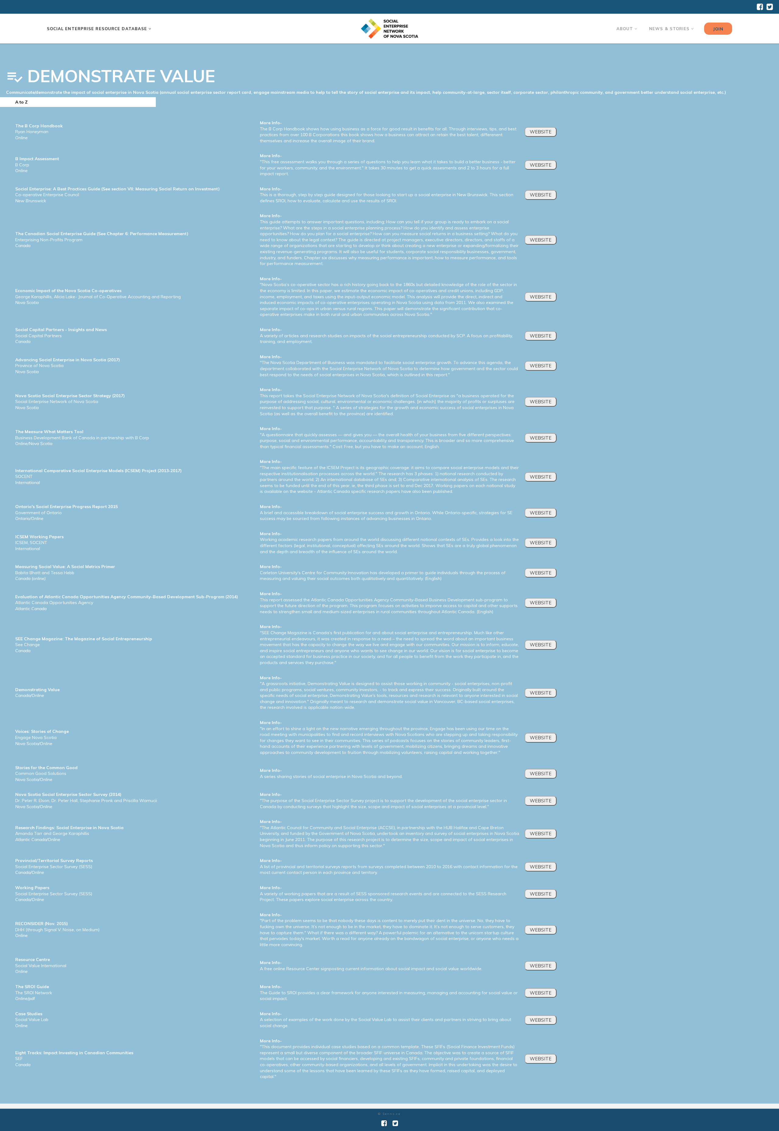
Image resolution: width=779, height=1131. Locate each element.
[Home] (389, 28)
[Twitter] (770, 6)
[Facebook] (760, 6)
